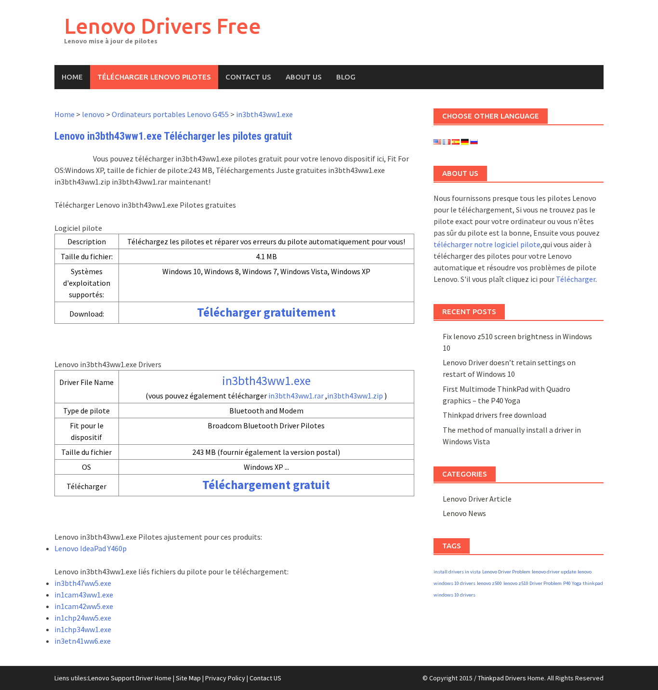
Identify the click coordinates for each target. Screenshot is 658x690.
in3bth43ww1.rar (296, 395)
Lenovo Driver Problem (506, 572)
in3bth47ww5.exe (82, 583)
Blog (345, 77)
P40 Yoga (572, 583)
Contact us (248, 77)
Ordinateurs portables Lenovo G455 (170, 114)
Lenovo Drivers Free (162, 26)
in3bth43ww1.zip (355, 395)
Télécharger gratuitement (266, 312)
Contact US (265, 678)
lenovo (93, 114)
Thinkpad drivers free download (494, 415)
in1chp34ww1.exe (82, 629)
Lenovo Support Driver (120, 678)
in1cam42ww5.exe (83, 606)
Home (72, 77)
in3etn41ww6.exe (82, 641)
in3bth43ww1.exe (264, 114)
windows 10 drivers (454, 595)
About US (304, 77)
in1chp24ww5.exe (82, 618)
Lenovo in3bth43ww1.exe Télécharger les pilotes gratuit (173, 136)
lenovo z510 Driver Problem (532, 583)
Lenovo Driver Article (477, 499)
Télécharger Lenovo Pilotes (154, 77)
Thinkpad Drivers (502, 678)
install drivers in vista (457, 572)
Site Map (188, 678)
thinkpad (593, 583)
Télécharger (575, 279)
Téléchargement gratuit (266, 484)
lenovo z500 (489, 583)
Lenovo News (464, 513)
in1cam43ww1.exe (83, 594)
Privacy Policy (225, 678)
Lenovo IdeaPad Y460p (90, 548)
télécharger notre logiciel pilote (487, 244)
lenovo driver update (554, 572)
